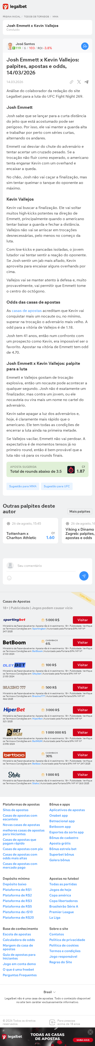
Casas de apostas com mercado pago (20, 866)
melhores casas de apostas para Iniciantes (24, 832)
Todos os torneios (36, 16)
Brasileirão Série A (63, 906)
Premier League (61, 912)
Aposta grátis (60, 843)
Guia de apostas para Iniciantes (19, 956)
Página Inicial (12, 16)
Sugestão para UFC (57, 486)
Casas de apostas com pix (23, 849)
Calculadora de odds (19, 940)
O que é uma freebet (18, 969)
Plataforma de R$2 (17, 895)
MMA (55, 16)
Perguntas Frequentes (20, 975)
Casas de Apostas (16, 601)
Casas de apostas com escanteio (20, 817)
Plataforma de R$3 (17, 901)
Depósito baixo (15, 884)
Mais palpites (79, 511)
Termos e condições (64, 951)
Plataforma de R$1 (17, 890)
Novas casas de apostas (21, 825)
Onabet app (58, 815)
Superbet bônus (61, 854)
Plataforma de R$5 (17, 906)
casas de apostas (27, 310)
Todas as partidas (63, 884)
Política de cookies (64, 945)
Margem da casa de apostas (18, 947)
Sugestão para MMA (22, 486)
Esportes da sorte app (66, 832)
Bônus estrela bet (63, 849)
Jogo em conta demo (19, 964)
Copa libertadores (63, 901)
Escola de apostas (17, 934)
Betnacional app (62, 821)
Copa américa (60, 895)
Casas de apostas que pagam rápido (19, 841)
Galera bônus (59, 860)
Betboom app (60, 827)
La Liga (54, 917)
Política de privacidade (67, 940)
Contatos (56, 934)
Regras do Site (60, 962)
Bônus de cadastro (63, 838)
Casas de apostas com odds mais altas (20, 856)
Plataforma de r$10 (18, 912)
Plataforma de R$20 (18, 917)
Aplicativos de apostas (67, 810)
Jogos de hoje (60, 890)
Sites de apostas (15, 810)
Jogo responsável (63, 956)
